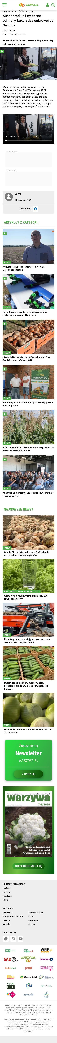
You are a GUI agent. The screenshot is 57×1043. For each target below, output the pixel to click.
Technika (6, 924)
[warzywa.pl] (28, 5)
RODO (5, 900)
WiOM (21, 11)
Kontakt (6, 888)
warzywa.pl (8, 11)
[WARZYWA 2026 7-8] (28, 824)
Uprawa (31, 924)
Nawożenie (33, 920)
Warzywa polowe (35, 912)
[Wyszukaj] (53, 5)
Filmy (32, 11)
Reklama (6, 892)
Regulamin (7, 896)
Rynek (31, 916)
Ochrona (6, 920)
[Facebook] (35, 209)
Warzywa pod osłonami (13, 916)
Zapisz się (28, 774)
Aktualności (8, 912)
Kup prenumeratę (28, 866)
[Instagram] (13, 939)
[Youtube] (20, 939)
